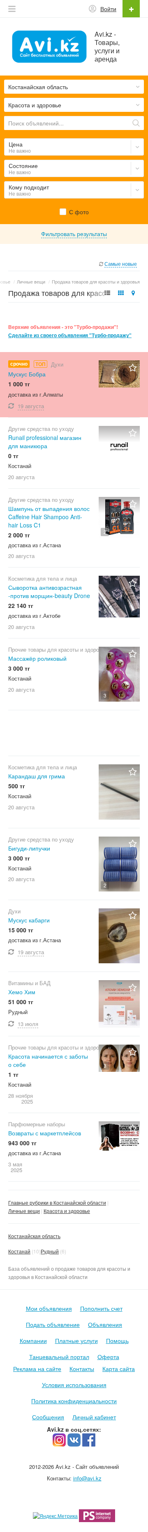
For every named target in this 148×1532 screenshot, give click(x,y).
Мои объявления (49, 1308)
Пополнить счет (101, 1308)
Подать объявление (53, 1324)
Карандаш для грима (36, 776)
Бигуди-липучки (29, 848)
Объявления (105, 1324)
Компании (33, 1340)
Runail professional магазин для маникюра (44, 441)
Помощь (117, 1340)
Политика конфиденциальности (74, 1401)
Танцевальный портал (59, 1356)
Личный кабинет (94, 1417)
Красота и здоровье (67, 1210)
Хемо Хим (21, 992)
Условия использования (74, 1385)
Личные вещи (24, 1210)
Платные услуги (76, 1340)
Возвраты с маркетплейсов (44, 1133)
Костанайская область (34, 1235)
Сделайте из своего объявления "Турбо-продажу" (70, 335)
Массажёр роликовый (37, 658)
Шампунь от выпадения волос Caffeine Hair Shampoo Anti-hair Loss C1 (49, 516)
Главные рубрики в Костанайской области (57, 1202)
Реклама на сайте (37, 1368)
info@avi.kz (87, 1478)
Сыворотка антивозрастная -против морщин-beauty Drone (49, 591)
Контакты (81, 1368)
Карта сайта (118, 1368)
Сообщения (48, 1417)
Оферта (108, 1356)
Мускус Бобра (27, 374)
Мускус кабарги (29, 920)
